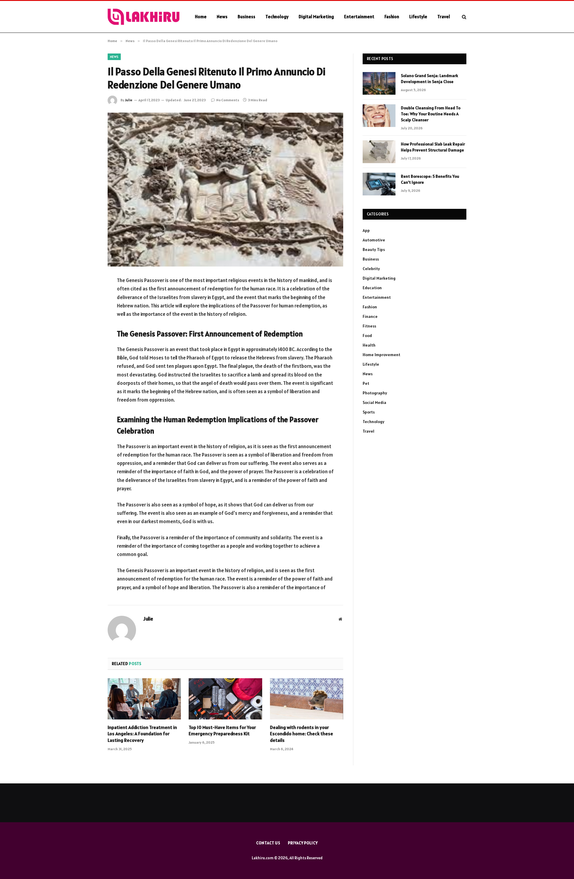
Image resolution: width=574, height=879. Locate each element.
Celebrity (371, 268)
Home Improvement (381, 354)
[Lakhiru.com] (143, 17)
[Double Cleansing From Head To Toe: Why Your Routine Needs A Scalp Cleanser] (379, 115)
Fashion (391, 16)
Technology (276, 16)
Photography (375, 393)
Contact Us (268, 843)
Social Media (374, 402)
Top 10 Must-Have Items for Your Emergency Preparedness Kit (222, 730)
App (366, 230)
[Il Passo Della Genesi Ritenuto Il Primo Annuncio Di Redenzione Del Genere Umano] (225, 190)
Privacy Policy (303, 843)
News (222, 16)
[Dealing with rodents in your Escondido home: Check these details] (306, 698)
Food (367, 335)
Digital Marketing (316, 16)
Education (372, 287)
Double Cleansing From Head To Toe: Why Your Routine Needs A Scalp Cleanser (430, 113)
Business (246, 16)
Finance (370, 316)
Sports (369, 412)
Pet (366, 383)
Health (369, 345)
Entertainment (359, 16)
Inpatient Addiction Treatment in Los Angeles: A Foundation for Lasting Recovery (142, 733)
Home (201, 16)
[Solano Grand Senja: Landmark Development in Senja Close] (379, 83)
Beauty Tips (374, 249)
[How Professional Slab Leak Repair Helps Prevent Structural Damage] (379, 151)
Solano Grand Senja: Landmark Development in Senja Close (429, 78)
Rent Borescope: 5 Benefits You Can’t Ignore (430, 179)
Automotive (374, 240)
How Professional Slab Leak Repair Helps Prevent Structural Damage (433, 147)
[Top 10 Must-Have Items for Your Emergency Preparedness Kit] (225, 698)
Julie (128, 100)
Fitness (369, 326)
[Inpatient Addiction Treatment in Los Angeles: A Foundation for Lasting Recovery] (144, 698)
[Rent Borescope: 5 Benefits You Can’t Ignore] (379, 184)
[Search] (463, 17)
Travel (443, 16)
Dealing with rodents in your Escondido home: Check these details (301, 733)
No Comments (227, 100)
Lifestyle (418, 16)
